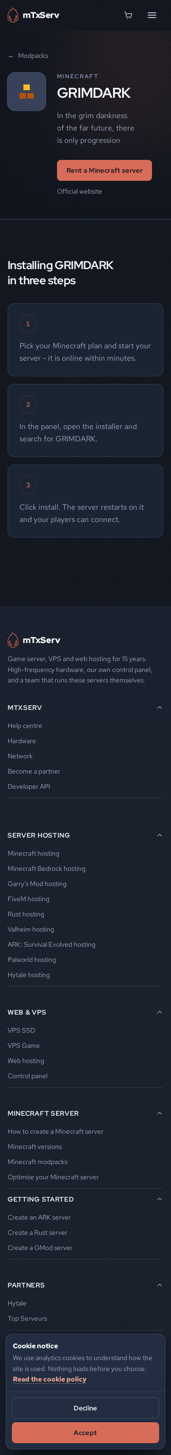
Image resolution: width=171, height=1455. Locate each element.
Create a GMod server (40, 1247)
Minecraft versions (35, 1146)
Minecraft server (43, 1113)
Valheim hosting (31, 929)
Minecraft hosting (33, 853)
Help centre (25, 725)
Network (20, 756)
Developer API (29, 786)
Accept (85, 1432)
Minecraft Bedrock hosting (47, 868)
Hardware (22, 741)
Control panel (28, 1076)
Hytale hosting (29, 974)
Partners (26, 1285)
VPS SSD (21, 1030)
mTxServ (25, 707)
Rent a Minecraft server (104, 170)
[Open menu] (152, 15)
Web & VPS (27, 1012)
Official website (79, 191)
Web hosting (26, 1060)
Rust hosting (26, 914)
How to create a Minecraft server (56, 1131)
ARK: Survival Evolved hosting (51, 944)
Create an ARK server (39, 1217)
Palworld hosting (32, 959)
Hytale (17, 1303)
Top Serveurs (27, 1318)
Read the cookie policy (49, 1379)
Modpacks (28, 55)
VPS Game (24, 1045)
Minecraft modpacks (37, 1161)
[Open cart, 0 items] (128, 15)
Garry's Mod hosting (37, 883)
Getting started (41, 1199)
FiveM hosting (28, 899)
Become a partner (34, 771)
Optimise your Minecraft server (53, 1177)
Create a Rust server (37, 1232)
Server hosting (39, 835)
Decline (85, 1408)
